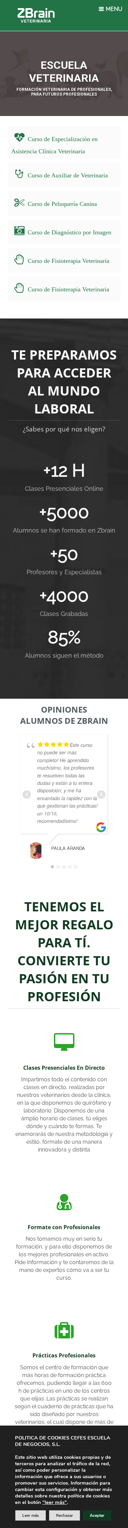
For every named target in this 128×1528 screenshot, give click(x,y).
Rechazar (64, 1515)
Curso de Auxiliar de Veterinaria (68, 175)
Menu (113, 9)
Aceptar (97, 1515)
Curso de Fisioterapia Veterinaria (68, 260)
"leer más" (54, 1502)
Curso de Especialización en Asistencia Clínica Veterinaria (54, 145)
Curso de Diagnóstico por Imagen (69, 232)
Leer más (30, 1515)
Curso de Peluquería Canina (62, 203)
